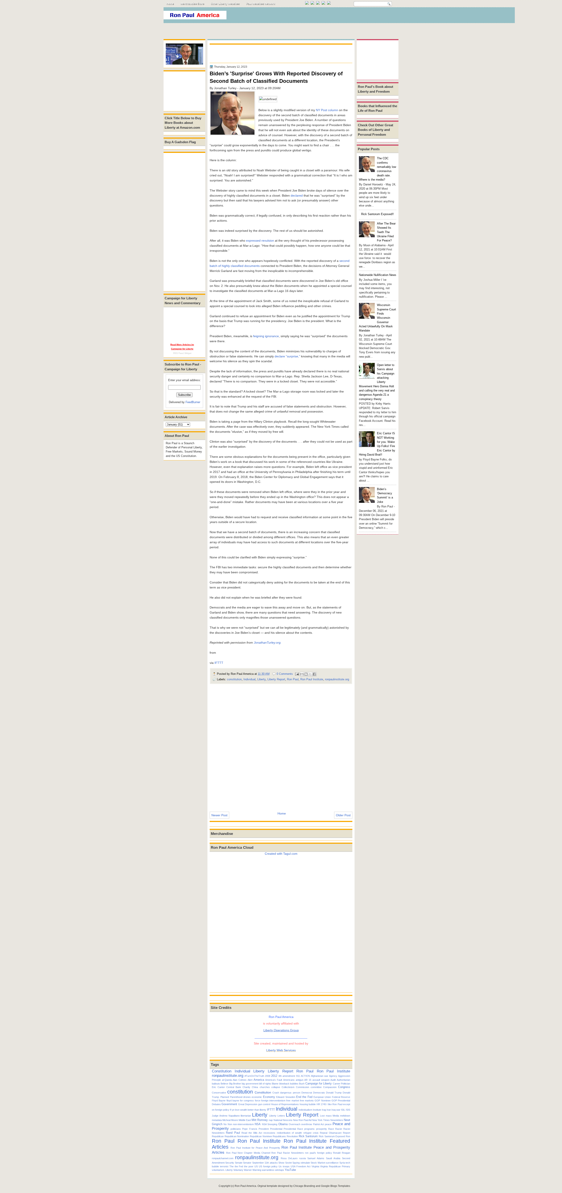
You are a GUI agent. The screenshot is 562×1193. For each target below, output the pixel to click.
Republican (218, 1136)
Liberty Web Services (281, 1050)
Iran (329, 1109)
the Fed (239, 1166)
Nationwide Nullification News (377, 275)
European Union (322, 1097)
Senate (238, 1162)
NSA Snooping (269, 1124)
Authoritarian (343, 1080)
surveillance (332, 1162)
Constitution (221, 1071)
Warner (248, 1170)
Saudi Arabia (333, 1158)
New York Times (321, 1120)
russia (302, 1158)
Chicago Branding (304, 1186)
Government (229, 1104)
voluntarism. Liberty (222, 1170)
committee (316, 1087)
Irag (324, 1109)
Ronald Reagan (341, 1152)
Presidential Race (293, 1129)
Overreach (294, 1124)
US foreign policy (268, 1166)
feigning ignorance (266, 336)
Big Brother (235, 1083)
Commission (302, 1087)
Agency (333, 1076)
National (278, 1120)
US (256, 1166)
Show (281, 1162)
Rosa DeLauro (289, 1158)
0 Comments (285, 673)
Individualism (305, 1109)
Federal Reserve (341, 1097)
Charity (246, 1087)
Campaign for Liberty (318, 1083)
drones (247, 1097)
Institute (317, 1109)
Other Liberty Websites (225, 3)
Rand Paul (233, 1132)
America (259, 1079)
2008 (267, 1076)
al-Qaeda (227, 1080)
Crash (275, 1092)
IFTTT (218, 662)
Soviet (288, 1162)
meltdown (345, 1115)
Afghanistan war (319, 1076)
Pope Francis (249, 1129)
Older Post (343, 815)
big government (250, 1083)
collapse (275, 1087)
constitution (234, 679)
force (257, 1100)
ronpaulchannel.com (222, 1158)
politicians (236, 1129)
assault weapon (321, 1080)
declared (297, 195)
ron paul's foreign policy (318, 1152)
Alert (250, 1080)
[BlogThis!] (306, 674)
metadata (217, 1120)
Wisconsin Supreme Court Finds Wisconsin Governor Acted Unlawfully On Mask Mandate (377, 317)
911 (298, 1076)
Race (331, 1129)
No (225, 1124)
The (231, 1166)
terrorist (224, 1166)
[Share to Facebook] (314, 674)
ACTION (305, 1076)
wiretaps (279, 1170)
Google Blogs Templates (335, 1186)
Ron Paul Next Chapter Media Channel (248, 1152)
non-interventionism (243, 1124)
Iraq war (335, 1109)
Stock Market (318, 1162)
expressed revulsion (260, 240)
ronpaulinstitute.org (337, 679)
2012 (274, 1075)
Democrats (319, 1092)
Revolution (292, 1136)
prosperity (321, 1129)
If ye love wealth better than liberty (248, 1109)
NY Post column (327, 110)
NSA (258, 1124)
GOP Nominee (322, 1100)
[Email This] (302, 674)
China (255, 1087)
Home (170, 3)
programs (309, 1129)
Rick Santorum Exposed (332, 1136)
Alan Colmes (240, 1080)
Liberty (261, 679)
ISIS (348, 1109)
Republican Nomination (237, 1136)
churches (265, 1087)
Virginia (315, 1166)
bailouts (216, 1083)
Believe (224, 1083)
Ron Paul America (245, 1186)
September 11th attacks (265, 1162)
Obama (283, 1124)
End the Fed (304, 1097)
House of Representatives (285, 1104)
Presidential (276, 1129)
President (264, 1129)
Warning (256, 1170)
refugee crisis (311, 1132)
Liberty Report (276, 679)
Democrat (306, 1092)
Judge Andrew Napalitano (226, 1115)
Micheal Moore (230, 1120)
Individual (249, 679)
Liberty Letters (277, 1115)
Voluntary (238, 1170)
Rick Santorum (308, 1136)
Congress (344, 1087)
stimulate (305, 1162)
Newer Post (219, 815)
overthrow (306, 1124)
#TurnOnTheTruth (254, 1076)
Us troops (284, 1166)
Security (229, 1162)
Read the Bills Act (251, 1132)
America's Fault (273, 1080)
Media (336, 1115)
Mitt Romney (260, 1120)
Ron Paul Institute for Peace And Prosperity (255, 1147)
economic (257, 1097)
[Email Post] (297, 673)
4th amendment (286, 1076)
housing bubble (308, 1104)
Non (230, 1124)
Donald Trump (334, 1092)
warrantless (268, 1170)
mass (329, 1115)
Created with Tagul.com (281, 853)
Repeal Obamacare (330, 1132)
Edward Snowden (285, 1097)
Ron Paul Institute (311, 679)
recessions (269, 1132)
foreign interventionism (273, 1100)
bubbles (294, 1083)
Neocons (287, 1120)
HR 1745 (321, 1104)
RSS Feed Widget (182, 353)
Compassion (330, 1087)
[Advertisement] (318, 16)
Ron (348, 1136)
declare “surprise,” (287, 356)
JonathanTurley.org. (267, 642)
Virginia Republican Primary (335, 1166)
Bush (301, 1083)
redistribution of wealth (289, 1132)
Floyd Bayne (218, 1100)
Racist (338, 1129)
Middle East (245, 1120)
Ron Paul (293, 679)
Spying (296, 1162)
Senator (247, 1162)
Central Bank (233, 1087)
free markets (307, 1100)
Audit (333, 1080)
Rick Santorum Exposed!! (377, 214)
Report (346, 1132)
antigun (299, 1080)
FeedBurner (193, 402)
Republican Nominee (261, 1136)
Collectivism (288, 1087)
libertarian (246, 1115)
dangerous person (290, 1092)
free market (292, 1100)
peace (328, 1124)
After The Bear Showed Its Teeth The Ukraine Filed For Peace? (386, 232)
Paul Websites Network (260, 3)
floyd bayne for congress (240, 1100)
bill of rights (265, 1083)
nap (271, 1120)
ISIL (343, 1109)
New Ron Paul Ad (302, 1120)
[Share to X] (310, 674)
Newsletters (336, 1120)
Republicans (279, 1136)
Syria (342, 1162)
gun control (264, 1104)
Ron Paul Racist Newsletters (287, 1152)
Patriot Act (318, 1124)
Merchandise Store (192, 3)
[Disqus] (281, 745)
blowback (284, 1083)
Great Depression (247, 1104)
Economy (269, 1097)
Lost (322, 1115)
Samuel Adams (315, 1158)
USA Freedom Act (300, 1166)
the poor (248, 1166)
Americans (289, 1080)
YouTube (290, 1169)
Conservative (219, 1092)
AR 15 (307, 1080)
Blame (275, 1083)
